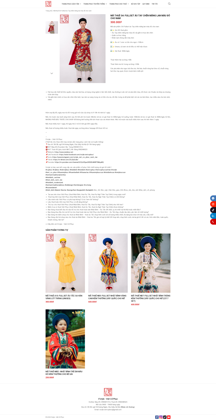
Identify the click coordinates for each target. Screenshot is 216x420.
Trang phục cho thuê (118, 4)
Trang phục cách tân (70, 4)
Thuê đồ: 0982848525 (119, 402)
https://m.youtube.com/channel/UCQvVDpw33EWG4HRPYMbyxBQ (79, 162)
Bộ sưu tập (135, 4)
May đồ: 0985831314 (102, 402)
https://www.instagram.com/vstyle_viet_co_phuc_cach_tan (74, 157)
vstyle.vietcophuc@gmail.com (110, 410)
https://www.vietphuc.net (64, 152)
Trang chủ (49, 11)
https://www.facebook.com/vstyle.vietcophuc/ (76, 155)
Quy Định (145, 4)
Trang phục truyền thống (94, 4)
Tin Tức (155, 4)
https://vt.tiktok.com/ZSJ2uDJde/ (65, 160)
